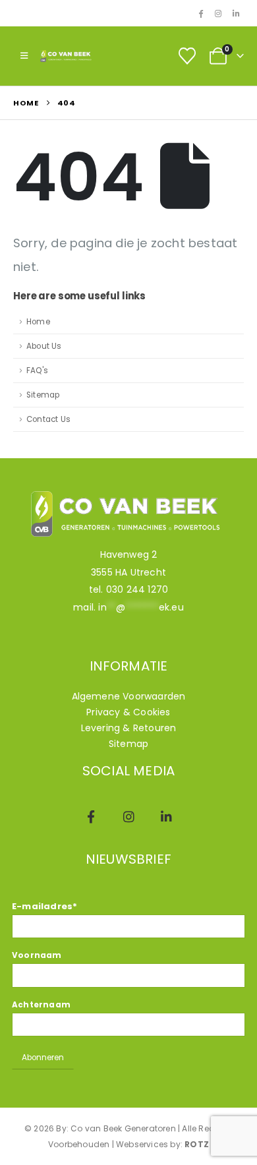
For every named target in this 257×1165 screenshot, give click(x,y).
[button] (24, 56)
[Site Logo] (66, 56)
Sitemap (42, 395)
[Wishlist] (187, 56)
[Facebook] (200, 13)
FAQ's (37, 370)
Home (38, 321)
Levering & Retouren (129, 727)
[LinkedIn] (236, 13)
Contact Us (48, 419)
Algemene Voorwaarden (129, 696)
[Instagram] (218, 13)
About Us (44, 346)
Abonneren (43, 1057)
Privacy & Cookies (128, 712)
